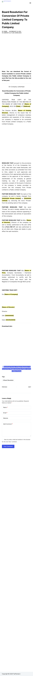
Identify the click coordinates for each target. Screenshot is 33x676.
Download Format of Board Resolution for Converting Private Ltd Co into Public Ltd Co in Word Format (16, 369)
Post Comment (8, 446)
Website (5, 418)
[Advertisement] (16, 53)
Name (5, 407)
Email (5, 413)
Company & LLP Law (8, 32)
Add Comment (8, 424)
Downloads (18, 32)
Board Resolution (8, 380)
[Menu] (30, 3)
